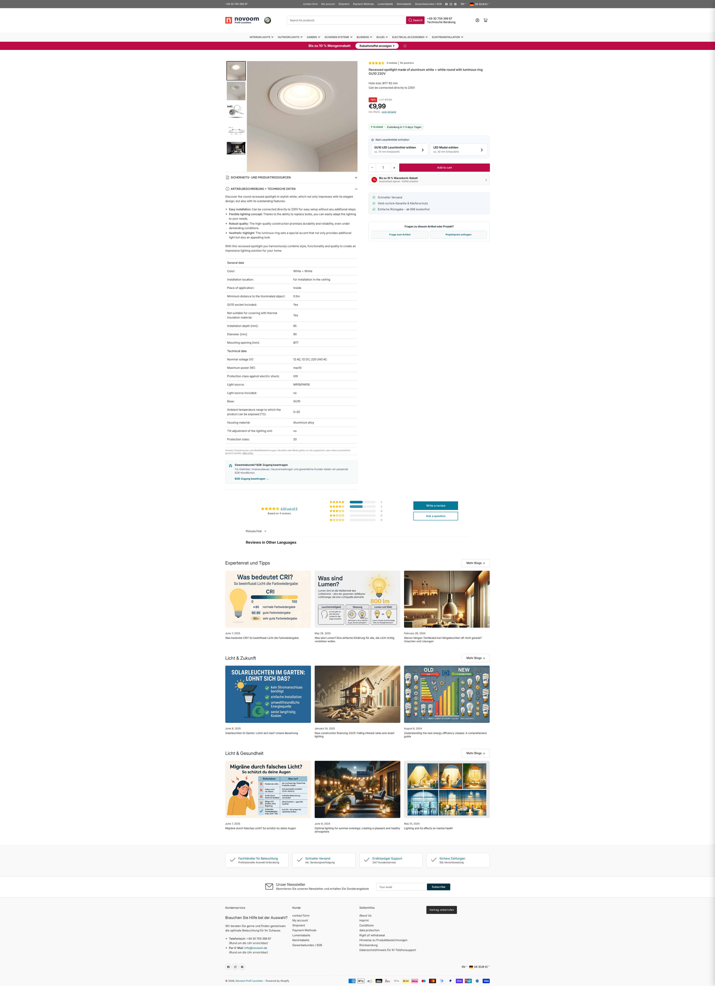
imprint (364, 920)
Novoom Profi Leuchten (249, 980)
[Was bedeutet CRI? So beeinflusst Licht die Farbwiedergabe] (268, 599)
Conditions (366, 925)
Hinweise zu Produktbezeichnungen (383, 940)
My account (328, 3)
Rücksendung (368, 945)
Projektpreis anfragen (458, 234)
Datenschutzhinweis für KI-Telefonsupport (387, 950)
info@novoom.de (255, 948)
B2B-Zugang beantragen (252, 478)
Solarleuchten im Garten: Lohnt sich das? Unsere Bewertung (261, 733)
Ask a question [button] (436, 516)
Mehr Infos (248, 453)
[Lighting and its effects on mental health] (447, 789)
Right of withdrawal (372, 935)
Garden (312, 37)
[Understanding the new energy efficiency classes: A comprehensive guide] (447, 694)
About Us (365, 915)
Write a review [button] (435, 505)
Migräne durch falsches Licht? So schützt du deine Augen (260, 828)
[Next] (352, 116)
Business (363, 37)
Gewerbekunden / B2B (428, 3)
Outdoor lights (288, 37)
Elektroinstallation (446, 37)
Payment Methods (363, 3)
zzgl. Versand (389, 111)
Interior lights (260, 37)
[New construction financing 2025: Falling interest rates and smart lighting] (357, 694)
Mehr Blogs (474, 563)
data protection (369, 930)
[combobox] (356, 20)
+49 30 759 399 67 (236, 3)
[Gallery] (291, 116)
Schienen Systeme (337, 37)
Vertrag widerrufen (441, 909)
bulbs (380, 37)
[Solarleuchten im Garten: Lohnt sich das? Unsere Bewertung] (268, 694)
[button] (377, 63)
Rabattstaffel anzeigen (377, 45)
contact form (310, 3)
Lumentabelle (385, 3)
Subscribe (438, 887)
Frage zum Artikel (400, 234)
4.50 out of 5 (289, 509)
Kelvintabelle (404, 3)
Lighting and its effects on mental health (428, 828)
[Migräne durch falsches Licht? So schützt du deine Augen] (268, 789)
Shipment (344, 3)
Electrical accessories (408, 37)
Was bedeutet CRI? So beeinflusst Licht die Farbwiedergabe (262, 637)
